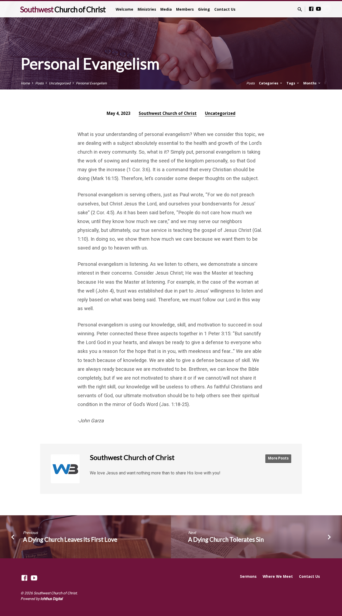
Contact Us (224, 9)
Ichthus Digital (51, 598)
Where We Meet (278, 576)
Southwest (63, 9)
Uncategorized (60, 83)
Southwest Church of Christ (168, 113)
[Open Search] (300, 9)
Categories (269, 83)
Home (25, 83)
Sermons (248, 576)
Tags (291, 83)
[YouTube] (318, 9)
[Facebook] (311, 9)
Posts (39, 83)
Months (310, 83)
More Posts (278, 458)
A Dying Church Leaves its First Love (70, 539)
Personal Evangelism (91, 83)
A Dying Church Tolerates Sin (226, 539)
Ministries (147, 9)
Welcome (124, 9)
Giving (204, 9)
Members (185, 9)
